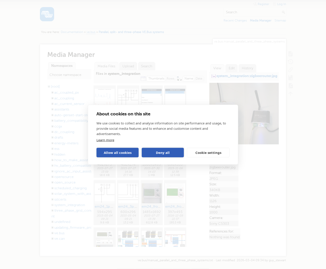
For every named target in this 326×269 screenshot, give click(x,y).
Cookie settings (208, 152)
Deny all (163, 152)
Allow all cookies (118, 152)
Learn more (105, 139)
